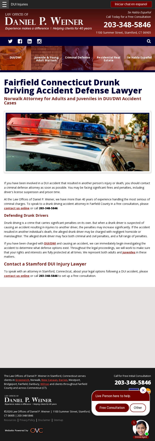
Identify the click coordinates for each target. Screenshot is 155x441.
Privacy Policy (27, 420)
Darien (63, 380)
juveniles (129, 252)
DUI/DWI (50, 243)
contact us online (16, 208)
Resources (10, 420)
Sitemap (58, 420)
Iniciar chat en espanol (131, 4)
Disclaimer (44, 420)
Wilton (44, 384)
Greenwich (22, 380)
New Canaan (49, 380)
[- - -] (4, 4)
